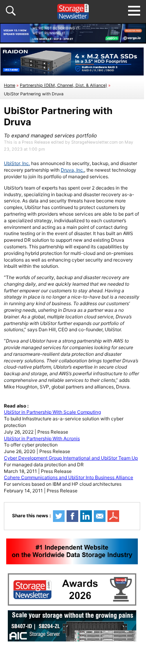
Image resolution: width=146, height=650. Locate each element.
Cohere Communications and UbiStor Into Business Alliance (68, 477)
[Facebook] (72, 516)
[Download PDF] (113, 516)
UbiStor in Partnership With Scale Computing (52, 412)
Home (9, 85)
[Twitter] (59, 516)
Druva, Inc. (72, 170)
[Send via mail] (100, 516)
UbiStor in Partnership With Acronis (42, 438)
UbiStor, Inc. (17, 163)
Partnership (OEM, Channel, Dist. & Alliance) (63, 85)
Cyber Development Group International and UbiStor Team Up (71, 458)
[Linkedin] (86, 516)
